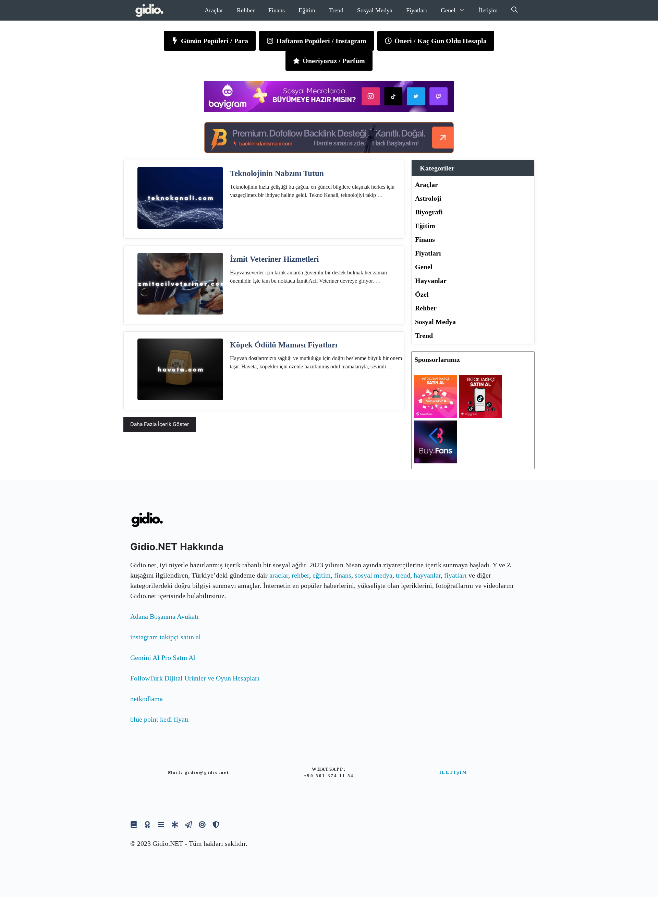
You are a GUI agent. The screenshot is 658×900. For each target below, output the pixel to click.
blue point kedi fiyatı (159, 719)
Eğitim (306, 10)
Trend (336, 10)
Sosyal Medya (374, 10)
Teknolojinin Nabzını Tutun (277, 173)
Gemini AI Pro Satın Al (162, 657)
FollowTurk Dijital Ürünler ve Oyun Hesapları (194, 678)
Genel (448, 10)
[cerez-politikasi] (202, 824)
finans (342, 575)
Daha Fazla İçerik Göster (159, 424)
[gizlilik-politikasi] (188, 824)
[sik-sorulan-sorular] (161, 824)
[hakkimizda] (133, 824)
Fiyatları (416, 10)
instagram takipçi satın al (165, 637)
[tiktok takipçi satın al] (480, 415)
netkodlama (146, 698)
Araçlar (214, 10)
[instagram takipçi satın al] (435, 415)
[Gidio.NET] (150, 10)
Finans (276, 10)
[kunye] (147, 824)
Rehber (246, 10)
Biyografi (429, 212)
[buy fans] (435, 461)
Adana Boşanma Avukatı (164, 616)
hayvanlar (427, 575)
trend (403, 575)
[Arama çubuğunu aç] (514, 10)
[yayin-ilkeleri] (174, 824)
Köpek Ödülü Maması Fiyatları (283, 345)
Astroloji (428, 198)
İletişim (488, 10)
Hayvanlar (431, 280)
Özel (422, 294)
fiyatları (455, 575)
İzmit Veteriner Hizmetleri (274, 259)
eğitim (322, 575)
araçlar (278, 575)
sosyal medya (373, 575)
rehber (300, 575)
